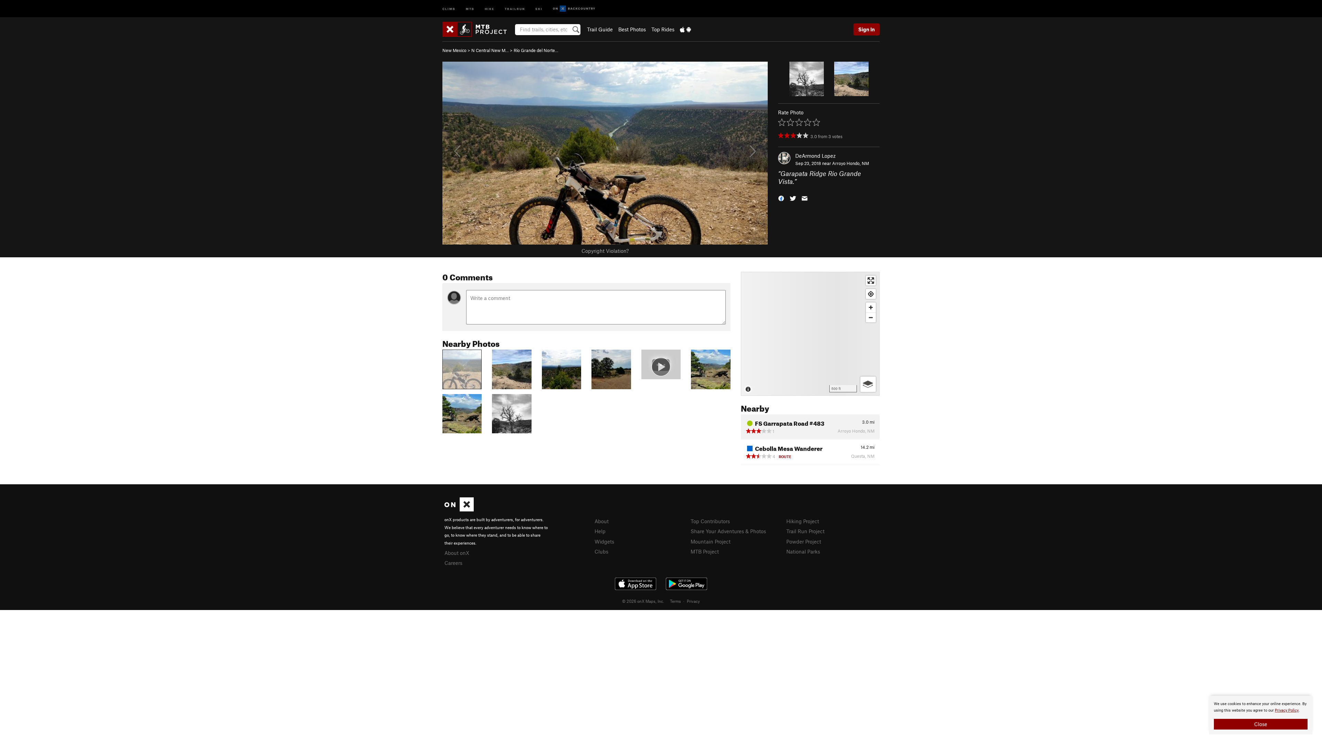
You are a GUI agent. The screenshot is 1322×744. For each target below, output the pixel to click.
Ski (539, 8)
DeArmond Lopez (815, 156)
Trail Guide (600, 29)
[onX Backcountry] (574, 9)
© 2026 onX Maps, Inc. (643, 601)
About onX (456, 553)
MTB (470, 8)
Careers (453, 563)
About (602, 521)
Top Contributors (710, 521)
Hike (489, 8)
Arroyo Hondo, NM (850, 163)
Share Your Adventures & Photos (728, 531)
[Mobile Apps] (685, 29)
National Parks (803, 551)
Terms (675, 601)
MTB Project (705, 551)
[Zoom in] (871, 307)
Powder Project (803, 541)
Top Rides (662, 29)
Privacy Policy (1287, 710)
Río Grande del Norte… (536, 50)
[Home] (478, 29)
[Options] (868, 384)
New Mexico (454, 50)
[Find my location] (871, 294)
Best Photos (632, 29)
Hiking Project (802, 521)
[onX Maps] (459, 509)
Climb (448, 8)
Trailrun (515, 8)
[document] (1261, 715)
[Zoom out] (871, 317)
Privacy (693, 601)
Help (600, 531)
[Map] (810, 333)
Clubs (601, 551)
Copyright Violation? (605, 251)
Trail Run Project (805, 531)
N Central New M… (490, 50)
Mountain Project (711, 541)
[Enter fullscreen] (871, 281)
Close (1260, 724)
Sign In (866, 29)
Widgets (604, 541)
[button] (781, 198)
